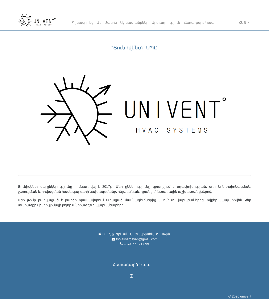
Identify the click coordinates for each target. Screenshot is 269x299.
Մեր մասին (107, 23)
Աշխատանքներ (134, 23)
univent (245, 296)
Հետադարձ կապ (199, 23)
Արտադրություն (166, 23)
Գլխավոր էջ (82, 23)
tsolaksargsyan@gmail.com (136, 239)
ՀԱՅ (243, 23)
